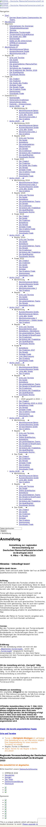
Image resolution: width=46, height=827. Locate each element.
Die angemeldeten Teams (29, 201)
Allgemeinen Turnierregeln (12, 649)
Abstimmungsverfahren (19, 49)
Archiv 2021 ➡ (16, 307)
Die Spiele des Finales (18, 83)
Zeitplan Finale (15, 85)
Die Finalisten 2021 (27, 350)
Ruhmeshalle (14, 39)
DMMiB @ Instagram (18, 43)
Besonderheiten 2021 (28, 329)
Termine (12, 30)
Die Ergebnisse (25, 151)
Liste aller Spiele (26, 115)
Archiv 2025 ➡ (16, 121)
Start (7, 15)
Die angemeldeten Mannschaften (23, 64)
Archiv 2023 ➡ (16, 235)
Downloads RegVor (17, 74)
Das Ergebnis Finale (17, 89)
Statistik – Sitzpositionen (20, 104)
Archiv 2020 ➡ (16, 363)
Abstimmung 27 (11, 47)
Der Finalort (14, 79)
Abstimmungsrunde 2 (28, 117)
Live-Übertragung (26, 356)
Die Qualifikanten (16, 72)
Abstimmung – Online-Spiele (31, 320)
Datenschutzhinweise (28, 769)
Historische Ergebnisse (19, 100)
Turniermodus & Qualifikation (21, 34)
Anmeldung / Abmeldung (29, 331)
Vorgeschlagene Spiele (28, 427)
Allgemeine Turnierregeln (19, 32)
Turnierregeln (6, 651)
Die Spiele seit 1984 (17, 36)
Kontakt (8, 777)
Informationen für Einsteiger (21, 26)
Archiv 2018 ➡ (16, 471)
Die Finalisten (15, 81)
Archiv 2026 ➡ (16, 106)
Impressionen (14, 91)
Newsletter (14, 45)
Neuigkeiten (10, 22)
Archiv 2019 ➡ (16, 418)
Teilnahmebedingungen (19, 28)
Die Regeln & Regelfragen (30, 335)
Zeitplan (22, 269)
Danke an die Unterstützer (20, 41)
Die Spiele (13, 60)
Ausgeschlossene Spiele (19, 51)
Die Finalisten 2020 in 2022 (30, 403)
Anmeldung (14, 62)
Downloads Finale (16, 93)
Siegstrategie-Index (18, 102)
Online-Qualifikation (27, 437)
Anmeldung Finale (26, 405)
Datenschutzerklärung (14, 781)
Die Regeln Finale (16, 87)
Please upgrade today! (32, 824)
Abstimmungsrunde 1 (18, 53)
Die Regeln (14, 66)
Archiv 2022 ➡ (16, 277)
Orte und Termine (16, 57)
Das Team (9, 779)
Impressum (9, 783)
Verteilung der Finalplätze (20, 68)
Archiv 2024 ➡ (16, 178)
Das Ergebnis (24, 119)
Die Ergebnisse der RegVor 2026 (23, 70)
